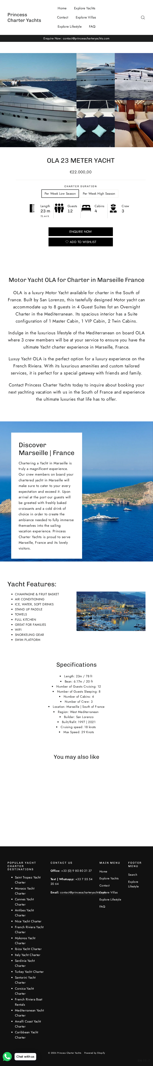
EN (140, 1060)
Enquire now (80, 231)
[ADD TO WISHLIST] (20, 775)
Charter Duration (80, 186)
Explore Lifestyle (70, 26)
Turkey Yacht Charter (29, 971)
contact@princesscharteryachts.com (83, 892)
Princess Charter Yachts (24, 17)
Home (62, 8)
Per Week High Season (99, 193)
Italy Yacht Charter (27, 955)
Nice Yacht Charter (28, 921)
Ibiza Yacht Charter (28, 949)
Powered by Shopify (94, 1053)
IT (149, 1060)
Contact (62, 17)
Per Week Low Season (60, 193)
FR (145, 1060)
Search (132, 874)
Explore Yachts (84, 8)
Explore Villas (86, 17)
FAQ (92, 26)
